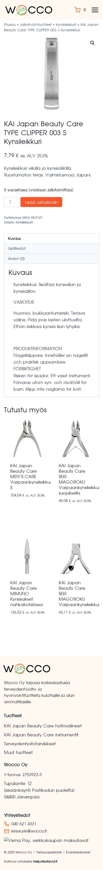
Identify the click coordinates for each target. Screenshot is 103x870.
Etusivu (10, 25)
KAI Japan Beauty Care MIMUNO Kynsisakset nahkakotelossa (26, 593)
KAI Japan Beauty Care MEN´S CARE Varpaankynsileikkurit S (32, 476)
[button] (92, 43)
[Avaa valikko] (95, 10)
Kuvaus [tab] (14, 238)
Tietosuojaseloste (49, 852)
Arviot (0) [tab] (16, 258)
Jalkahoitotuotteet (36, 25)
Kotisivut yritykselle (31, 861)
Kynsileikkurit (66, 25)
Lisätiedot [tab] (17, 248)
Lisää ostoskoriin (41, 202)
